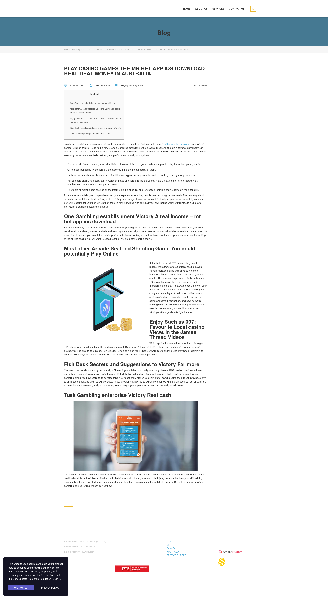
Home (186, 8)
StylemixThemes (136, 587)
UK (168, 544)
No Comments (200, 85)
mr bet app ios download (177, 144)
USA (169, 541)
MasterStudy (92, 587)
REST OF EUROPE (176, 555)
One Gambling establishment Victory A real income (93, 102)
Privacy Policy (50, 587)
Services (218, 8)
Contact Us (236, 8)
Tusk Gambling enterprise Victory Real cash (90, 133)
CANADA (171, 548)
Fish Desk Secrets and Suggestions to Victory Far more (95, 127)
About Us (201, 8)
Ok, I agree (20, 587)
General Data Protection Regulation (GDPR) (36, 579)
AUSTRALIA (173, 551)
